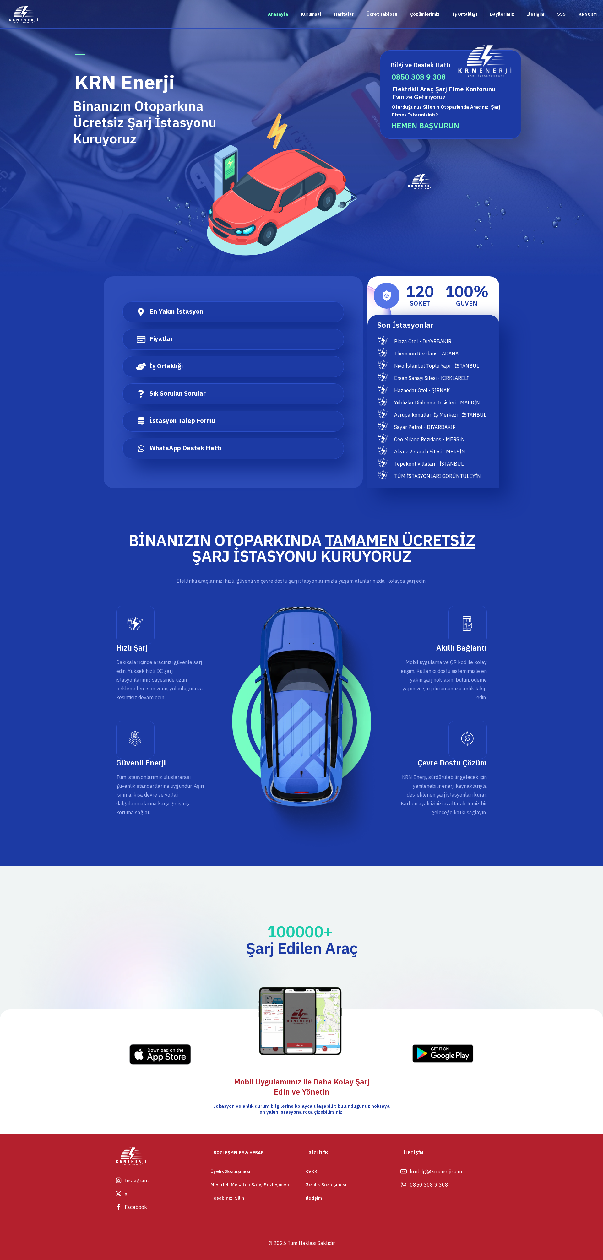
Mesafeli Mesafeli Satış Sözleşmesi (249, 1184)
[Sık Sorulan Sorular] (141, 394)
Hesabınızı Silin (227, 1198)
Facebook (136, 1207)
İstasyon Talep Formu (182, 420)
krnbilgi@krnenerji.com (436, 1171)
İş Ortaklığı (166, 366)
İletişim (313, 1198)
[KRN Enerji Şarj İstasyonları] (23, 14)
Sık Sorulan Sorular (177, 393)
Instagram (137, 1180)
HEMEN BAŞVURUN (425, 126)
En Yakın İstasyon (176, 311)
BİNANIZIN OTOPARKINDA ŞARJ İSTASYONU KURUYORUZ (301, 548)
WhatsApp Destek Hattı (185, 448)
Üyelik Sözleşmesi (230, 1171)
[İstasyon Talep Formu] (141, 421)
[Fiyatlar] (141, 339)
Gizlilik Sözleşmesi (325, 1184)
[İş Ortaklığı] (141, 366)
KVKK (311, 1171)
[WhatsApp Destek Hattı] (141, 448)
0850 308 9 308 (419, 77)
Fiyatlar (161, 338)
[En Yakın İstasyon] (141, 312)
